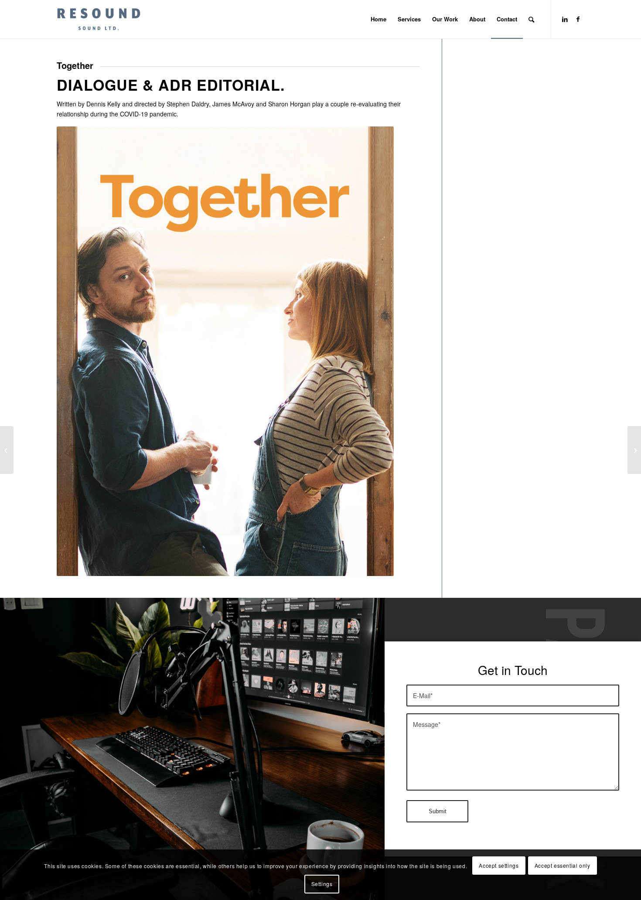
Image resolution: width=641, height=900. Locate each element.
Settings (322, 883)
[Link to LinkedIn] (564, 18)
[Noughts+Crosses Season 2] (7, 450)
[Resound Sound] (99, 19)
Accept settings (498, 865)
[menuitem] (378, 19)
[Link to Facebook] (577, 18)
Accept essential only (562, 865)
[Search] (531, 19)
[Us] (634, 450)
